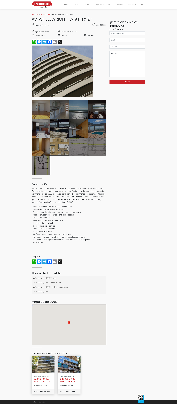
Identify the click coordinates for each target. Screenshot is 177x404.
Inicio (66, 5)
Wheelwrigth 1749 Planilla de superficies (51, 287)
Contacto (132, 5)
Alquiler (86, 5)
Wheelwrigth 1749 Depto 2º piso (48, 282)
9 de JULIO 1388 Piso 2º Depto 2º (68, 380)
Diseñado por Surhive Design (39, 402)
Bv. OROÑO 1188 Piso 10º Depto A (42, 380)
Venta (75, 5)
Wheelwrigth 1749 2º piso (45, 278)
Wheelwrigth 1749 (42, 291)
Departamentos (45, 14)
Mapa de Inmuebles (102, 5)
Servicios (119, 5)
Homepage (35, 14)
